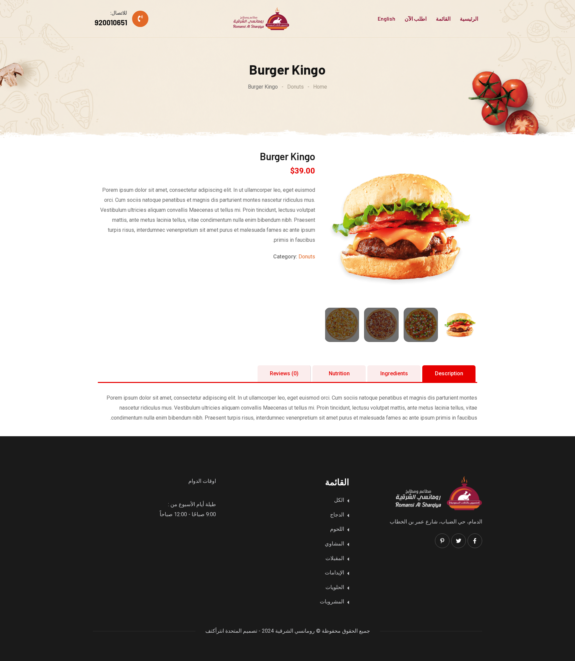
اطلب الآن (416, 18)
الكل (339, 500)
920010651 (111, 22)
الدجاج (337, 514)
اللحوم (337, 529)
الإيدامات (334, 572)
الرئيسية (469, 18)
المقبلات (334, 558)
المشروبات (332, 601)
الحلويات (334, 587)
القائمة (443, 18)
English (386, 18)
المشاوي (334, 543)
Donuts (306, 256)
